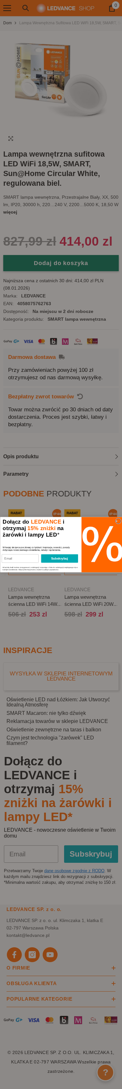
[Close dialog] (118, 521)
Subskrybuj (59, 558)
